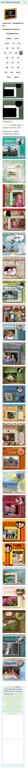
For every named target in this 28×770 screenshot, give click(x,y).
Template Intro (12, 33)
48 (16, 53)
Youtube (8, 696)
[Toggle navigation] (25, 2)
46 (5, 53)
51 (13, 58)
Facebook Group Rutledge (12, 705)
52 (18, 58)
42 (19, 43)
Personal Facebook (12, 700)
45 (18, 48)
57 (13, 67)
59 (6, 72)
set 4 (18, 72)
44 (13, 48)
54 (13, 62)
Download (6, 125)
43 (7, 48)
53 (7, 62)
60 (12, 72)
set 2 (7, 43)
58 (18, 67)
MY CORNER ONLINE (10, 2)
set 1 (17, 38)
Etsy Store (17, 711)
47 (10, 53)
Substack (17, 694)
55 (18, 62)
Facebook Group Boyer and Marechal (12, 709)
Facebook (17, 698)
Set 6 (16, 77)
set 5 (9, 77)
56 (7, 67)
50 (7, 58)
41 (14, 43)
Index (9, 38)
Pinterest (13, 713)
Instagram (10, 702)
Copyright (10, 687)
